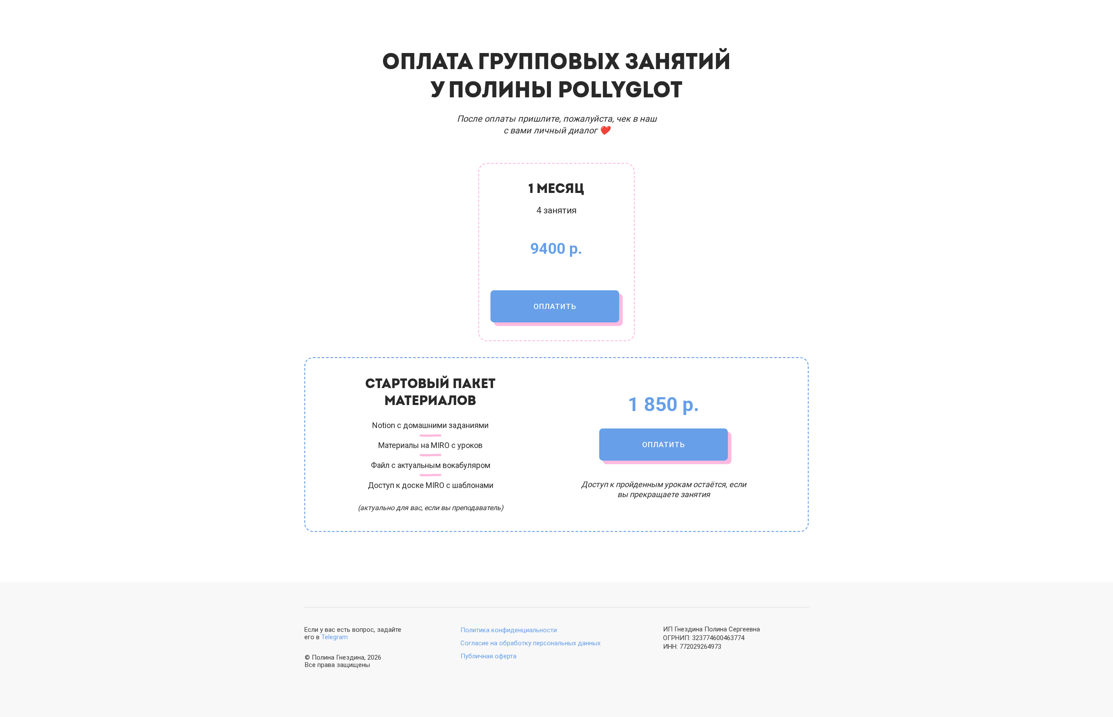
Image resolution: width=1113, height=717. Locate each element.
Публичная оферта (488, 656)
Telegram (334, 637)
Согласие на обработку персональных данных (530, 643)
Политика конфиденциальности (508, 630)
